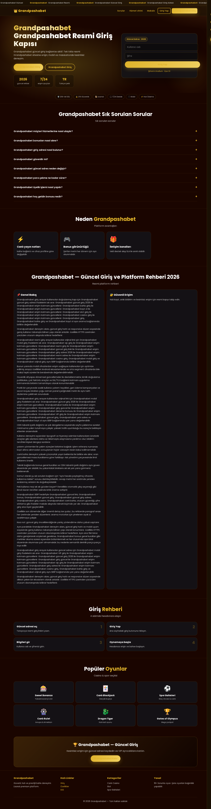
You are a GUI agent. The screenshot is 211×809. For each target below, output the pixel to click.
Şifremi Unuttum (155, 71)
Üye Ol (167, 71)
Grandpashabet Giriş (185, 10)
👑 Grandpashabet (30, 11)
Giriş (62, 783)
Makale (151, 10)
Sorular (121, 10)
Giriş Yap (164, 10)
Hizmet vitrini (136, 10)
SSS (62, 789)
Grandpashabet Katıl (105, 758)
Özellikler (64, 786)
